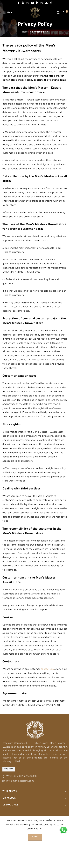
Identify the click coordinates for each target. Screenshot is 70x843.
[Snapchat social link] (46, 3)
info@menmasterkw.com (20, 781)
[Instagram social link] (28, 3)
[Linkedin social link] (37, 3)
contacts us (47, 669)
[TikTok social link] (51, 3)
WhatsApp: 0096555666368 (21, 776)
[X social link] (23, 3)
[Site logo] (35, 13)
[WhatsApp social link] (42, 3)
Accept (35, 837)
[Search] (58, 12)
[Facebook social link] (19, 3)
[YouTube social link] (32, 3)
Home (25, 32)
